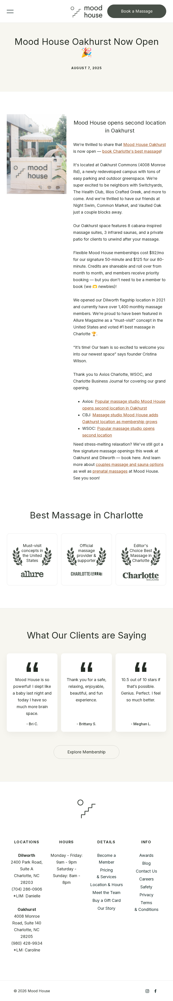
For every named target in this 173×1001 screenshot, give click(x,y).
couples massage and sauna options (130, 464)
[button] (39, 11)
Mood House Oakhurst (144, 144)
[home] (86, 11)
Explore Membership (86, 752)
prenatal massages (110, 471)
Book (137, 11)
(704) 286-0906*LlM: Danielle (26, 892)
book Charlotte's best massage (131, 151)
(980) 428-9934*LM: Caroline (26, 946)
